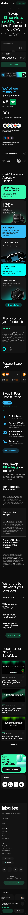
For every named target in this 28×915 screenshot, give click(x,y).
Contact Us (5, 836)
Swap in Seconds (10, 451)
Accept (7, 911)
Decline (19, 911)
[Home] (4, 3)
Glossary (4, 831)
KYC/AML (4, 846)
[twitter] (9, 869)
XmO (21, 58)
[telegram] (4, 869)
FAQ (3, 833)
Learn (3, 823)
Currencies (13, 9)
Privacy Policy (5, 907)
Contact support (12, 769)
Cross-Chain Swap (10, 407)
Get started (13, 65)
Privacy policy (6, 850)
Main (7, 9)
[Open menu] (13, 3)
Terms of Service (7, 848)
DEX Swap (7, 403)
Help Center (5, 838)
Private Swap (8, 411)
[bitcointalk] (21, 869)
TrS (22, 48)
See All (12, 744)
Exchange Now (21, 3)
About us (4, 821)
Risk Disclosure (6, 853)
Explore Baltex (13, 305)
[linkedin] (15, 869)
